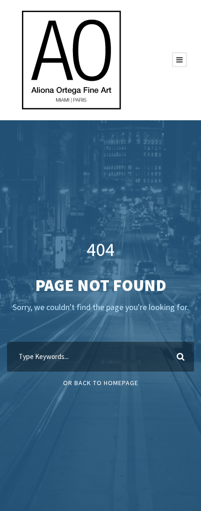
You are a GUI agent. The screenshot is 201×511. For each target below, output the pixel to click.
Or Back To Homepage (100, 383)
